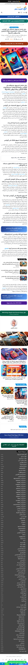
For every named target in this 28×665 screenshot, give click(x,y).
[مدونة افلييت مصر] (20, 8)
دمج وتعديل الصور (21, 572)
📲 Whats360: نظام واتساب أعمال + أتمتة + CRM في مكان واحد (14, 445)
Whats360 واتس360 (21, 614)
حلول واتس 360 (20, 637)
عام (25, 602)
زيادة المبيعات (16, 167)
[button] (17, 662)
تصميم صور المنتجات (19, 574)
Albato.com (21, 617)
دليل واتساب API (20, 647)
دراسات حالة (21, 641)
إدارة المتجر (23, 580)
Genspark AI (22, 530)
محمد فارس (19, 39)
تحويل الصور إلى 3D (21, 562)
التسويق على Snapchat (20, 492)
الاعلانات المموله (22, 470)
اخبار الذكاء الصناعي (21, 548)
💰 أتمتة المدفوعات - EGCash (14, 1)
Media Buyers (22, 468)
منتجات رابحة (22, 174)
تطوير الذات (24, 594)
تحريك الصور (22, 560)
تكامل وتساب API (20, 635)
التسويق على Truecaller (20, 500)
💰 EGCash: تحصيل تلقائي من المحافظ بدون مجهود (14, 80)
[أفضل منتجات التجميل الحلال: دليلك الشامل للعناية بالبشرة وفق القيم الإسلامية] (23, 278)
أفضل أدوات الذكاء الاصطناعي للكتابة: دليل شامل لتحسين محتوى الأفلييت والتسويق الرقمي (21, 402)
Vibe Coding (22, 546)
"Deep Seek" (22, 518)
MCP (24, 540)
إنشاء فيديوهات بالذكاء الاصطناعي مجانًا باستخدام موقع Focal (14, 340)
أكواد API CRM (21, 627)
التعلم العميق (22, 552)
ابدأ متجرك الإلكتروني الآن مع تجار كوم (14, 229)
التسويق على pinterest (20, 488)
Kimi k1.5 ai (22, 538)
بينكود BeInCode (21, 558)
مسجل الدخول (18, 429)
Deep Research (21, 528)
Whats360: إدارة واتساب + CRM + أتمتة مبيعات (12, 296)
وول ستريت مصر (22, 651)
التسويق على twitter (21, 502)
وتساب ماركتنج (23, 608)
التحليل (6, 248)
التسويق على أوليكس (8, 24)
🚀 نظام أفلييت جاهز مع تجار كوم (14, 16)
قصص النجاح (22, 514)
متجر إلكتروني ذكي (21, 586)
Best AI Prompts (21, 526)
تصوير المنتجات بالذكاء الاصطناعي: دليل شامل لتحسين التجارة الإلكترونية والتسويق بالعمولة (10, 264)
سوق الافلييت (23, 600)
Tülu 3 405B (22, 544)
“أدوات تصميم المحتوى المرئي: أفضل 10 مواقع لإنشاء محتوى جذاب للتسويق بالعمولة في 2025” (7, 417)
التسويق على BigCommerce (19, 478)
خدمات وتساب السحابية (19, 639)
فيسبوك (15, 185)
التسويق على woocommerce (19, 504)
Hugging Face (22, 536)
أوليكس (23, 93)
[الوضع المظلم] (21, 12)
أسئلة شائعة (21, 625)
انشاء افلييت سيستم (21, 582)
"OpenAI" (23, 520)
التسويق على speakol (21, 494)
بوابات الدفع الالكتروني (21, 584)
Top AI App (22, 542)
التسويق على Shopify (21, 490)
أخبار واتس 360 (20, 623)
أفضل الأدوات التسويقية (21, 454)
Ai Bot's (23, 524)
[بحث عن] (1, 12)
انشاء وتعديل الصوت (21, 556)
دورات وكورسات (23, 596)
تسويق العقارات (23, 592)
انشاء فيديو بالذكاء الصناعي (20, 554)
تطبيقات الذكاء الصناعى (20, 568)
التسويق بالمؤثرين (21, 476)
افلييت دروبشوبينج (22, 458)
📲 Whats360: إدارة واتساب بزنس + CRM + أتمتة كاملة (14, 21)
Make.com (23, 612)
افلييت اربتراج (23, 456)
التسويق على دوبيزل (21, 510)
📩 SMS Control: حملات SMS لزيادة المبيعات (14, 43)
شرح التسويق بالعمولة (20, 512)
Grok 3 (23, 534)
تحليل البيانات (23, 590)
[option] (14, 339)
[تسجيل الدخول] (19, 12)
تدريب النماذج (22, 566)
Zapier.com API (20, 621)
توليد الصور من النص (21, 570)
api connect (21, 619)
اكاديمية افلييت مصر (22, 460)
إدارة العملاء (21, 633)
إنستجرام (10, 185)
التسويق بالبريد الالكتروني (20, 474)
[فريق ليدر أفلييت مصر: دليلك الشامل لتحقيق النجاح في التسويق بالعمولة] (7, 390)
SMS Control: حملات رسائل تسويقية (18, 158)
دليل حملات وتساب (20, 645)
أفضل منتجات (14, 174)
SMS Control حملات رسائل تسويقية (14, 303)
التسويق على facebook (20, 480)
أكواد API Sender (20, 629)
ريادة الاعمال (23, 598)
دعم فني (22, 643)
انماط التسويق (23, 588)
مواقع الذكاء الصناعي (21, 576)
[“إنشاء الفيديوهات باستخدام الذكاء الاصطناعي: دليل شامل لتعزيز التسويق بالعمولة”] (21, 411)
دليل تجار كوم (16, 208)
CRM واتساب (22, 610)
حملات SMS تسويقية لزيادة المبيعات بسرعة (14, 435)
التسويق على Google (21, 482)
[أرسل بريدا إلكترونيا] (16, 39)
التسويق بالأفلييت (22, 472)
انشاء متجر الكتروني (22, 578)
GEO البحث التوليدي (21, 532)
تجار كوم (23, 102)
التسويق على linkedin (21, 486)
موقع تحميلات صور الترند (21, 606)
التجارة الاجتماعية (21, 550)
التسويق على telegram (20, 496)
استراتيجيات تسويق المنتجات (8, 92)
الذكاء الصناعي (23, 516)
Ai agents (23, 522)
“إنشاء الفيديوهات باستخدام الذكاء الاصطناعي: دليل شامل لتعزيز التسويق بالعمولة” (21, 417)
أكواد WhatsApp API (19, 631)
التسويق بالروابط (23, 464)
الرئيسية (21, 24)
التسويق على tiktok (21, 498)
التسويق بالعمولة (16, 24)
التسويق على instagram (20, 484)
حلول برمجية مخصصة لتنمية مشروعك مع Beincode (14, 313)
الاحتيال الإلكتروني (23, 462)
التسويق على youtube (20, 506)
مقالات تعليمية (23, 604)
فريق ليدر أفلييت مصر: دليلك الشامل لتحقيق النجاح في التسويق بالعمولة (7, 396)
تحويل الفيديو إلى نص (21, 564)
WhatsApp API (22, 649)
